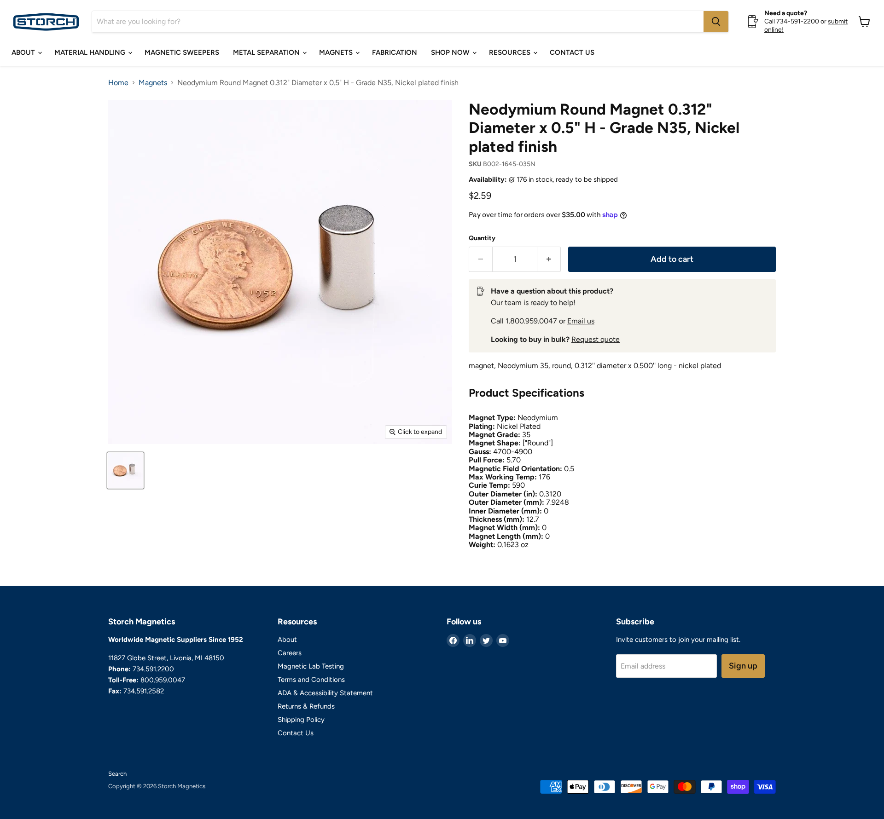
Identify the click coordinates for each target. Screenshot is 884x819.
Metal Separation (267, 52)
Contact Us (572, 52)
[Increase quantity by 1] (549, 259)
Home (118, 83)
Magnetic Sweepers (182, 52)
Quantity (482, 238)
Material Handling (90, 52)
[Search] (716, 21)
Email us (580, 321)
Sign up (743, 666)
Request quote (595, 339)
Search (117, 773)
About (24, 52)
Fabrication (394, 52)
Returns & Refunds (306, 706)
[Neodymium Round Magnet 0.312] (125, 470)
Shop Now (451, 52)
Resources (510, 52)
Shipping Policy (301, 719)
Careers (290, 653)
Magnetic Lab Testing (311, 666)
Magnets (337, 52)
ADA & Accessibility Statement (325, 693)
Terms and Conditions (311, 679)
